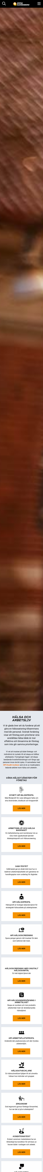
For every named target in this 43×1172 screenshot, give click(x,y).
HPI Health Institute (11, 765)
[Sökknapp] (3, 4)
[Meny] (39, 4)
